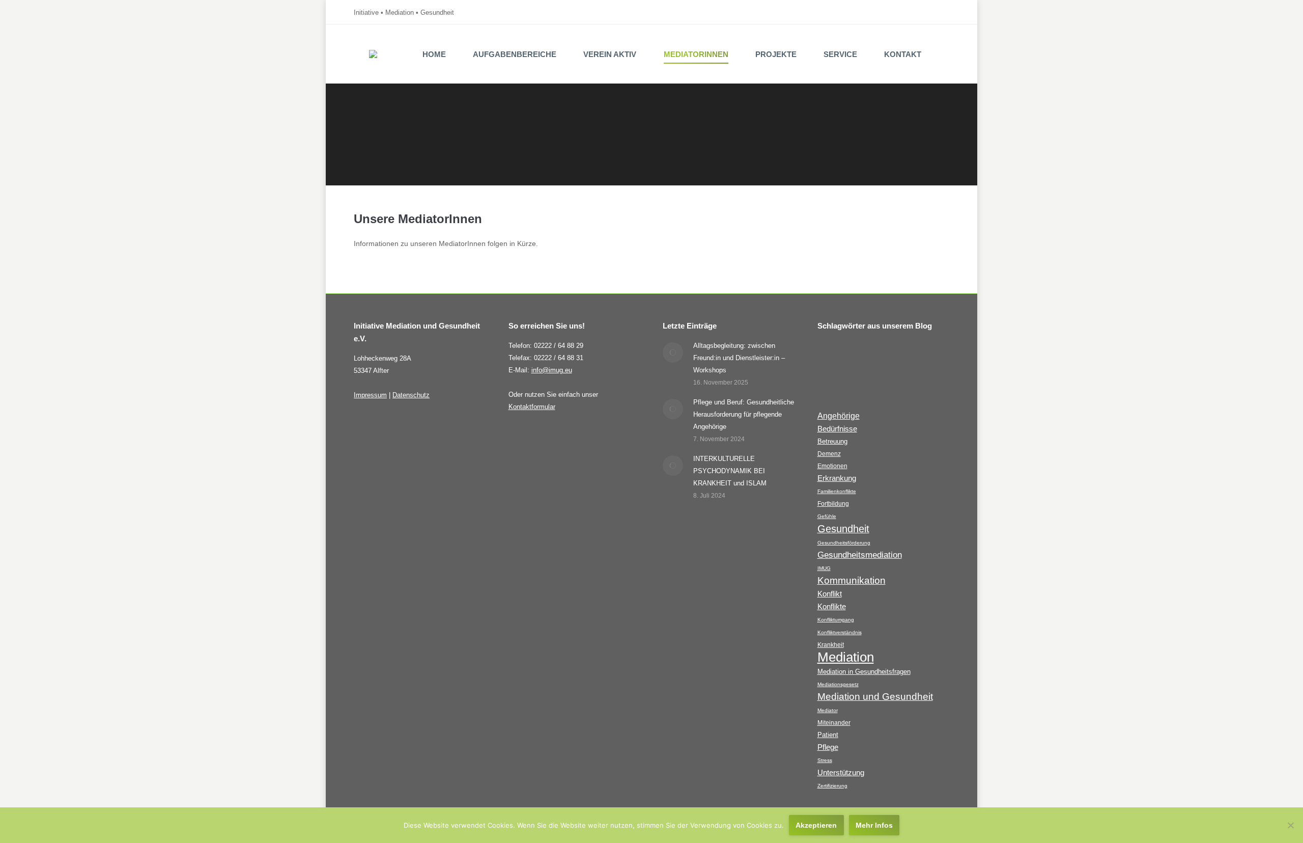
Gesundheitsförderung (843, 543)
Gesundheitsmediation (859, 555)
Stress (824, 760)
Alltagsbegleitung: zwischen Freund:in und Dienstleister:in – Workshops (739, 358)
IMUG (824, 568)
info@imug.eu (551, 370)
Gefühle (826, 516)
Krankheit (830, 644)
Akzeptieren (816, 825)
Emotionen (832, 466)
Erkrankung (836, 478)
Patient (827, 735)
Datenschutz (411, 395)
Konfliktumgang (835, 619)
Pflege (827, 747)
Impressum (370, 395)
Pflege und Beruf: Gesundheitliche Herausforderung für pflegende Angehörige (743, 414)
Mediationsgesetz (838, 684)
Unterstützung (840, 773)
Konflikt (829, 594)
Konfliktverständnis (839, 632)
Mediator (827, 710)
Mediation (845, 657)
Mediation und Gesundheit (875, 696)
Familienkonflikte (836, 491)
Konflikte (831, 607)
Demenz (829, 453)
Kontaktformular (531, 407)
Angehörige (838, 416)
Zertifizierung (832, 785)
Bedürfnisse (837, 429)
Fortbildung (833, 503)
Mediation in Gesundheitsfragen (864, 671)
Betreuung (832, 441)
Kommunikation (851, 580)
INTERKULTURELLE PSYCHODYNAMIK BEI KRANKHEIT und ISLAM (730, 471)
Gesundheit (843, 528)
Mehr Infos (874, 825)
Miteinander (834, 722)
